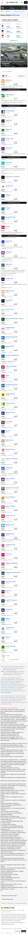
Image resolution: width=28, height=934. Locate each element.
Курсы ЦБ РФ (20, 910)
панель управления (6, 692)
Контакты (8, 912)
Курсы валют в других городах (9, 895)
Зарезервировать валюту (14, 89)
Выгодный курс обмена (7, 899)
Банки (2, 912)
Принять (24, 931)
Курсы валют (12, 910)
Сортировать (21, 76)
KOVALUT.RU (13, 2)
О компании (4, 910)
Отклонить (18, 931)
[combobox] (7, 76)
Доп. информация (18, 928)
